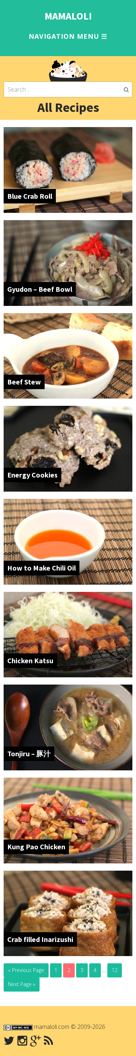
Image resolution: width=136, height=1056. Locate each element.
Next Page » (21, 984)
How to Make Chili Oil (41, 567)
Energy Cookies (32, 474)
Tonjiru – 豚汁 (29, 753)
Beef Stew (24, 381)
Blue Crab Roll (29, 196)
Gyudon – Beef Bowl (39, 289)
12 (115, 970)
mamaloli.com (51, 1027)
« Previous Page (26, 970)
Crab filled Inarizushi (40, 939)
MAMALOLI (68, 15)
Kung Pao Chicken (36, 846)
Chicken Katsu (30, 660)
